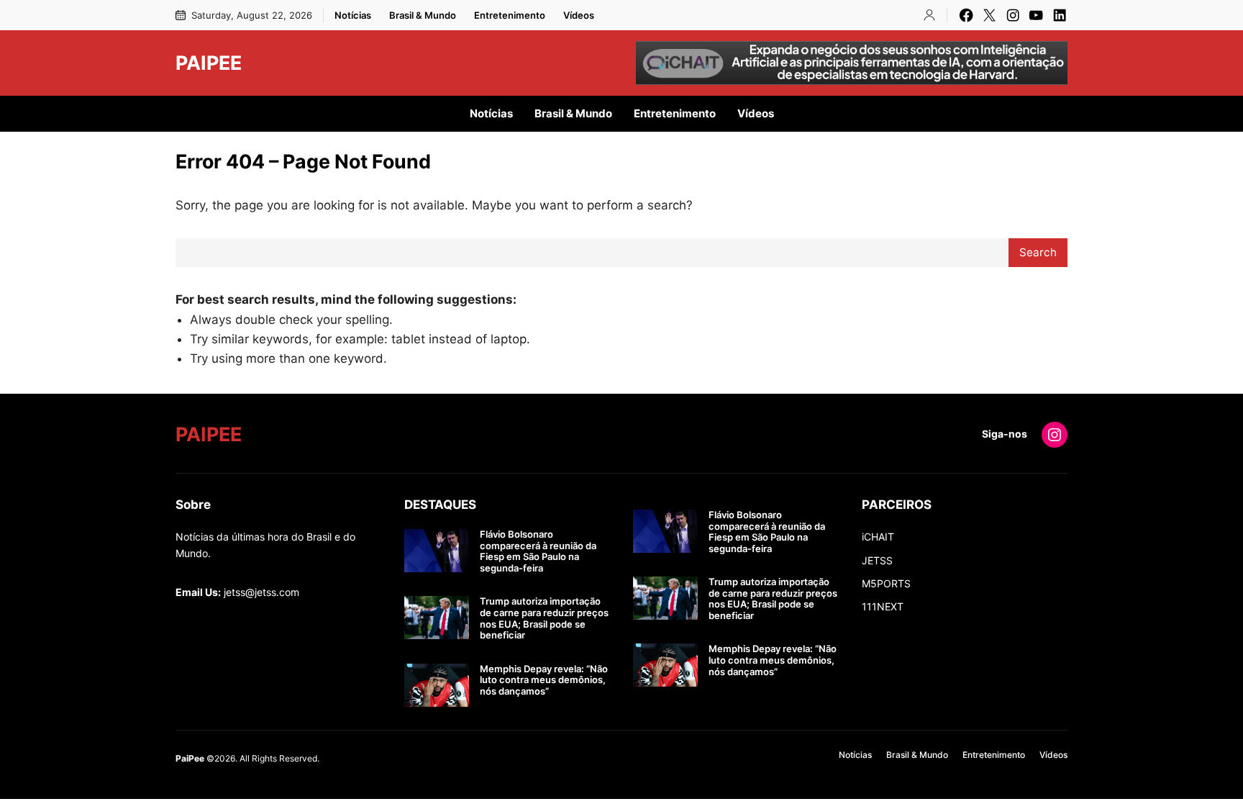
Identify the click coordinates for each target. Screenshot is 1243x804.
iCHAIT (878, 536)
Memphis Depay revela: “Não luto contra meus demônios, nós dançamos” (544, 680)
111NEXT (882, 606)
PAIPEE (209, 62)
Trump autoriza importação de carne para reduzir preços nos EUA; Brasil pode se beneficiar (544, 618)
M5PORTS (886, 583)
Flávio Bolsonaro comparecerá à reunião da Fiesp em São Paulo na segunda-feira (538, 551)
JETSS (877, 560)
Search (1038, 252)
